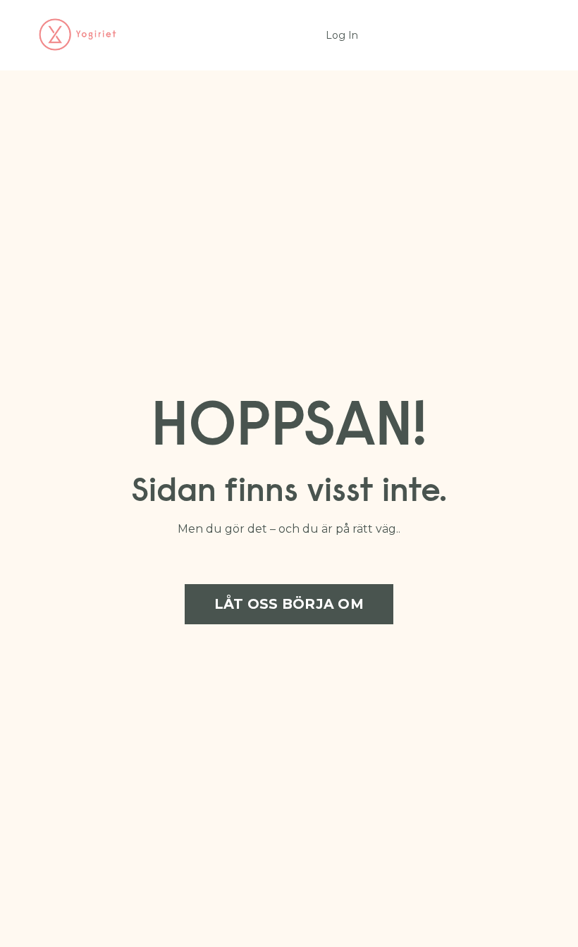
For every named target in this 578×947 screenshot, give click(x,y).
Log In (342, 35)
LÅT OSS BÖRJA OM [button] (289, 603)
